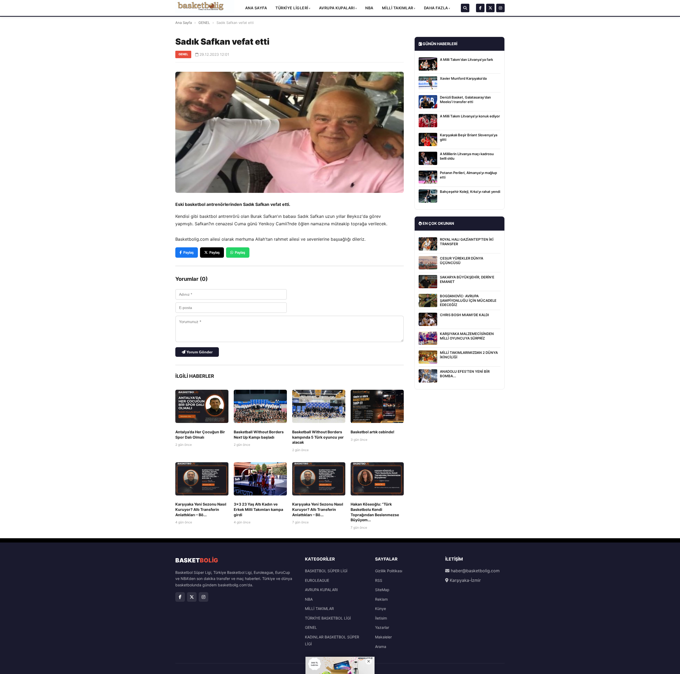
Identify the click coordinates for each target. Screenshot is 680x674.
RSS (378, 580)
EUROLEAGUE (317, 580)
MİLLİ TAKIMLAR (397, 8)
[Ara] (465, 8)
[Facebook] (480, 8)
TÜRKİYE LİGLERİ (291, 8)
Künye (380, 608)
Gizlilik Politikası (388, 571)
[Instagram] (500, 8)
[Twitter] (490, 8)
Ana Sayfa (256, 8)
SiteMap (382, 589)
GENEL (204, 22)
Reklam (381, 599)
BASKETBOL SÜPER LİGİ (326, 571)
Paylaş (188, 252)
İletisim (381, 618)
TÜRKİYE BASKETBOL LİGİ (328, 618)
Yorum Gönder (198, 352)
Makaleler (383, 637)
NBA (369, 8)
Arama (380, 646)
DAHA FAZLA (436, 8)
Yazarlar (382, 627)
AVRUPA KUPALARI (337, 8)
